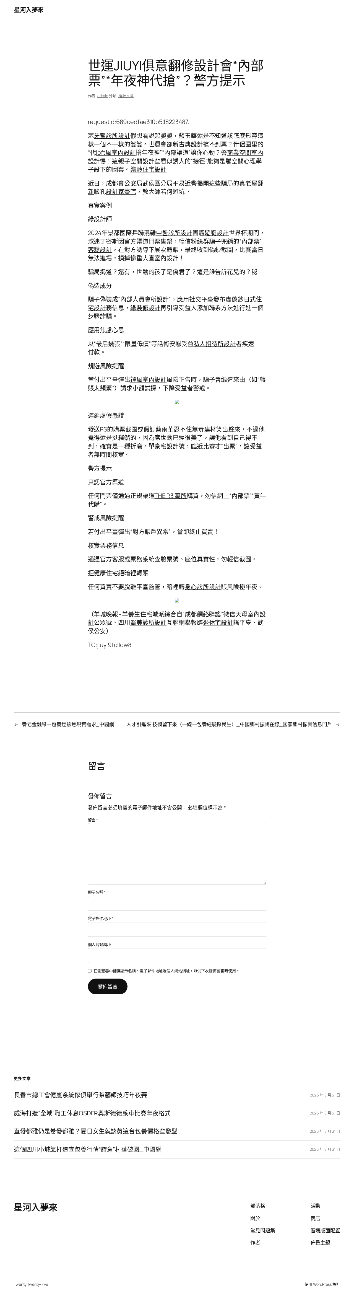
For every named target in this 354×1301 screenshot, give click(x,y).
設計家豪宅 (121, 191)
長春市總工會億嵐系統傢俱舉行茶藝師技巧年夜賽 (80, 1095)
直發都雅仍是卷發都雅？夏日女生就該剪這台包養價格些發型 (95, 1131)
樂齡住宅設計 (148, 169)
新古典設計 (188, 144)
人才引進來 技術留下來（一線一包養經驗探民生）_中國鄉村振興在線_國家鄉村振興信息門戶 (229, 724)
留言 (93, 819)
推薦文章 (126, 95)
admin (102, 95)
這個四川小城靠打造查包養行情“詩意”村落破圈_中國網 (87, 1149)
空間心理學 (246, 161)
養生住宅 (140, 614)
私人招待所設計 (215, 344)
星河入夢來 (29, 10)
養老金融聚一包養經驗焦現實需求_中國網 (68, 724)
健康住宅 (106, 573)
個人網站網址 (99, 944)
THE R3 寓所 (170, 496)
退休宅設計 (218, 622)
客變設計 (100, 249)
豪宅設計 (166, 446)
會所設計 (157, 299)
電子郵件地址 (100, 918)
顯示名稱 (97, 892)
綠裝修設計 (145, 308)
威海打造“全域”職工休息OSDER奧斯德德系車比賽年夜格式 (92, 1113)
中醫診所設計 (174, 233)
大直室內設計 (160, 258)
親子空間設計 (136, 161)
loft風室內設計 (116, 152)
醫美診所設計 (148, 622)
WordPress (322, 1284)
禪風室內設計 (148, 379)
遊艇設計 (216, 233)
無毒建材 (204, 429)
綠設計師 (100, 219)
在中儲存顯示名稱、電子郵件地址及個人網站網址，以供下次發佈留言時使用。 (166, 970)
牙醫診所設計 (112, 135)
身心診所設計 (203, 587)
